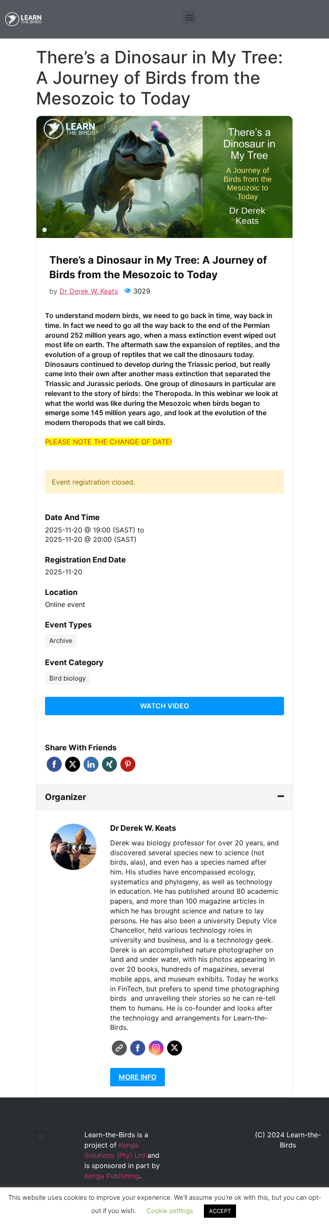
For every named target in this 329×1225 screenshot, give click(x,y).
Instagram (156, 1048)
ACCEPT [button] (220, 1210)
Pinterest (127, 764)
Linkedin (91, 764)
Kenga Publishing (111, 1175)
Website (119, 1048)
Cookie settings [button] (170, 1211)
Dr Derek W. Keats (89, 291)
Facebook (54, 764)
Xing (109, 764)
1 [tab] (44, 230)
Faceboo (137, 1048)
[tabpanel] (164, 177)
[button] (189, 17)
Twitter (72, 764)
